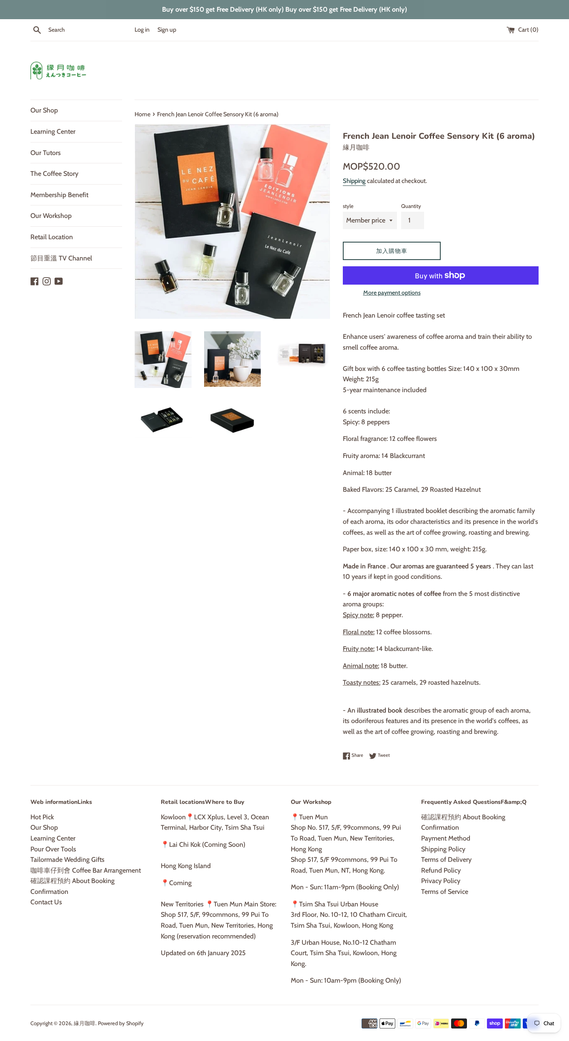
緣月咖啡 (84, 1023)
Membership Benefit (59, 195)
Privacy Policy (440, 881)
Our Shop (44, 110)
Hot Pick (42, 817)
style (348, 206)
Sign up (166, 29)
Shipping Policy (443, 849)
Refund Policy (441, 870)
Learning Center (52, 131)
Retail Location (51, 237)
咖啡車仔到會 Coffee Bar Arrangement (85, 870)
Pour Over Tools (53, 849)
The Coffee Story (54, 174)
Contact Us (46, 902)
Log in (142, 29)
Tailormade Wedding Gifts (67, 859)
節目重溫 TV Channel (61, 258)
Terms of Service (444, 892)
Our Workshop (51, 216)
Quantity (411, 206)
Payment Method (445, 838)
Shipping (354, 181)
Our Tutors (45, 153)
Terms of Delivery (446, 859)
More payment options (392, 292)
